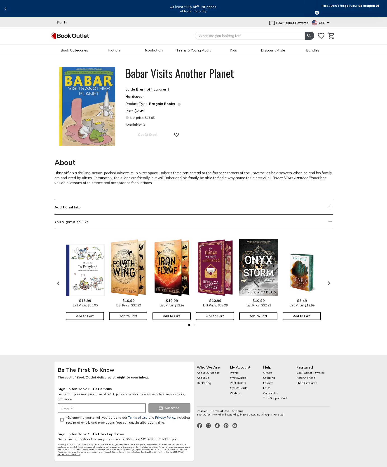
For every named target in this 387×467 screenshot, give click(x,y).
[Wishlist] (321, 36)
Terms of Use (220, 411)
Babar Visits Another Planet (179, 73)
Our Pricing (204, 383)
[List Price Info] (127, 118)
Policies (202, 411)
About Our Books (208, 372)
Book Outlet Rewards (310, 372)
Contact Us (270, 393)
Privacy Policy (109, 452)
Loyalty (268, 383)
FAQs (266, 388)
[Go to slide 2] (194, 325)
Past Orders (238, 383)
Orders (267, 372)
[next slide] (327, 283)
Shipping (269, 377)
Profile (234, 372)
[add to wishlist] (176, 134)
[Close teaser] (317, 12)
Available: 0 (135, 124)
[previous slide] (5, 8)
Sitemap (238, 411)
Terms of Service (125, 452)
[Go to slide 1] (189, 325)
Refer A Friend (305, 377)
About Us (203, 377)
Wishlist (235, 393)
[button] (350, 5)
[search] (309, 36)
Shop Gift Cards (306, 383)
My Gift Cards (238, 388)
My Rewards (238, 377)
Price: (134, 111)
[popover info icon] (179, 104)
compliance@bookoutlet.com (69, 454)
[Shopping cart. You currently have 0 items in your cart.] (331, 36)
